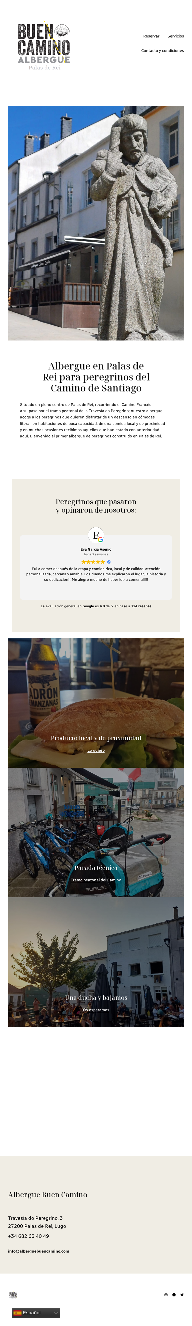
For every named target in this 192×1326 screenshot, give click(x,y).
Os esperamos (96, 1009)
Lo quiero (96, 750)
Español (31, 1312)
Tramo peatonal (85, 880)
